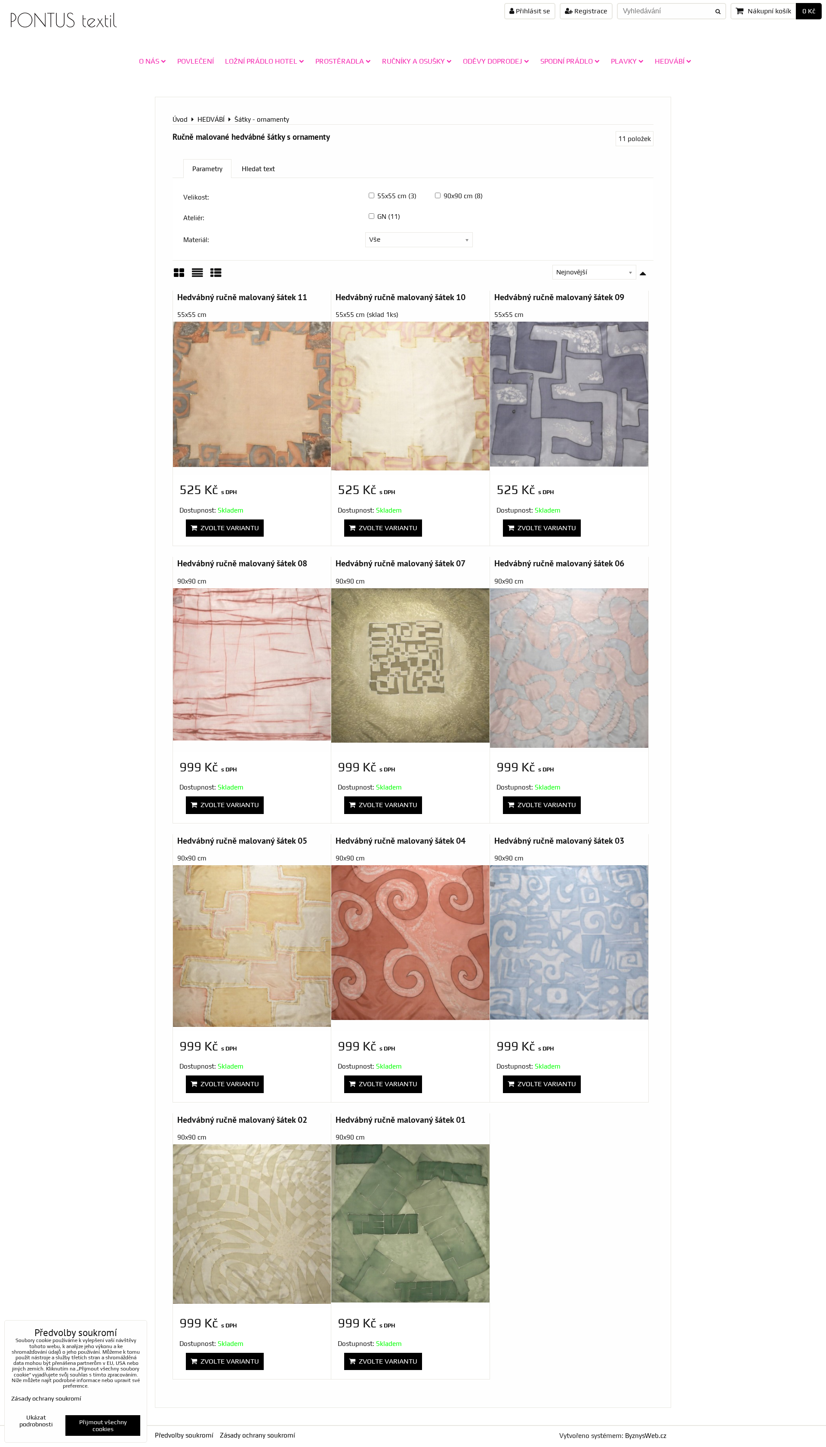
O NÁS (149, 61)
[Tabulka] (216, 276)
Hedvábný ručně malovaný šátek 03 (559, 840)
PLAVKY (624, 61)
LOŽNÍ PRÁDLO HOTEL (261, 61)
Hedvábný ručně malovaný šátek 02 (242, 1119)
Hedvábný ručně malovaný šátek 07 (400, 563)
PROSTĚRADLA (339, 61)
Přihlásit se (532, 11)
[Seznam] (197, 276)
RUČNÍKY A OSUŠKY (413, 61)
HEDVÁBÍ (669, 61)
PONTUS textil (63, 20)
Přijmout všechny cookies (103, 1425)
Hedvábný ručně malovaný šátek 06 (559, 563)
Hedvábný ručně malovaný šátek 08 (242, 563)
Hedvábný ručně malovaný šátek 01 (400, 1119)
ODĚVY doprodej (492, 61)
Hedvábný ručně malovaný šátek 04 (400, 840)
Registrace (590, 11)
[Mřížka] (179, 276)
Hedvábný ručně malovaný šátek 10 (400, 297)
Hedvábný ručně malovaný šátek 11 (242, 297)
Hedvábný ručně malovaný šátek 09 (559, 297)
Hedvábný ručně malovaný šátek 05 (242, 840)
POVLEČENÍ (195, 61)
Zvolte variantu (228, 528)
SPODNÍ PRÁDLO (566, 61)
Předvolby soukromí (184, 1435)
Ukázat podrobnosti (36, 1421)
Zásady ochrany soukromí (257, 1435)
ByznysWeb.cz (645, 1435)
